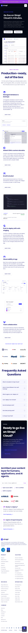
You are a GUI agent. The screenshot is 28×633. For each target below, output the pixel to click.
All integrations (18, 584)
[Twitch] (11, 628)
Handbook (3, 611)
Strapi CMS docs (4, 584)
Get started (8, 32)
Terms (15, 630)
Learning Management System (20, 566)
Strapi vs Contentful (5, 599)
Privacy (20, 630)
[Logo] (4, 5)
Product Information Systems (19, 571)
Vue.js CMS (17, 592)
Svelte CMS (17, 599)
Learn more (7, 114)
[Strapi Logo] (4, 539)
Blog (2, 610)
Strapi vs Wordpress (5, 598)
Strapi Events (3, 590)
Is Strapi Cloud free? (8, 416)
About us (3, 608)
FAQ (2, 617)
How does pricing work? (8, 410)
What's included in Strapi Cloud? (11, 382)
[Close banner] (26, 2)
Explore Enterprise (8, 529)
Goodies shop (4, 621)
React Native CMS (18, 601)
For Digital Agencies (19, 578)
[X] (14, 628)
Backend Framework (19, 563)
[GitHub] (7, 628)
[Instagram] (21, 628)
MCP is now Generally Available (12, 1)
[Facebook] (16, 628)
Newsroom (3, 619)
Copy (24, 483)
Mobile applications (19, 559)
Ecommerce (17, 561)
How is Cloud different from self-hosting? (11, 388)
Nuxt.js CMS (17, 594)
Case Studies (4, 596)
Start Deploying (7, 514)
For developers (18, 572)
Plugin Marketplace (5, 571)
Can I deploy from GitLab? (9, 399)
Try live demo (4, 572)
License (10, 630)
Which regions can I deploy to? (10, 394)
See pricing (18, 32)
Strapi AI (2, 565)
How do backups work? (8, 405)
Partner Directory (4, 588)
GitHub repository (4, 594)
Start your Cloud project (11, 450)
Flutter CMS (17, 598)
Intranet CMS (17, 568)
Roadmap (3, 567)
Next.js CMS (17, 588)
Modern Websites (19, 557)
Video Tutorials (4, 601)
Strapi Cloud (3, 559)
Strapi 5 (2, 557)
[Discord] (9, 628)
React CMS (17, 586)
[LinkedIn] (18, 628)
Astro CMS (17, 596)
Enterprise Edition (4, 561)
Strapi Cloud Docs (5, 586)
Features (3, 563)
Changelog (3, 569)
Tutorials (3, 592)
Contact (2, 615)
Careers (3, 613)
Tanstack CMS (18, 590)
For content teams (19, 574)
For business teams (19, 576)
